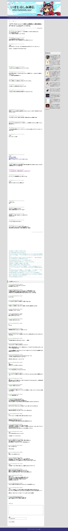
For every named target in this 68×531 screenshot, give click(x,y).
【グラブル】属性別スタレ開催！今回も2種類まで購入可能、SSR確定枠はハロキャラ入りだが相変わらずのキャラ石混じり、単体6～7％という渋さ (53, 74)
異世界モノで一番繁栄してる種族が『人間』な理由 (19, 263)
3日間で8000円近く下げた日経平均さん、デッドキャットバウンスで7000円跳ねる (24, 272)
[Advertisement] (26, 58)
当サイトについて (22, 17)
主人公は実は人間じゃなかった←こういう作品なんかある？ (20, 260)
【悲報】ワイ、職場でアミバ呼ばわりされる (18, 250)
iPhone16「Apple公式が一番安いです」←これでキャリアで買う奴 (22, 261)
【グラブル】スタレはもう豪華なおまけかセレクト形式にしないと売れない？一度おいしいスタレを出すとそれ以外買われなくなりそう (53, 63)
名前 (9, 517)
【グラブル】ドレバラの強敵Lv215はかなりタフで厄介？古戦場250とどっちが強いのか (55, 68)
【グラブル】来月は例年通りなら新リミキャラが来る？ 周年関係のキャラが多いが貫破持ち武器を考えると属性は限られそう (53, 107)
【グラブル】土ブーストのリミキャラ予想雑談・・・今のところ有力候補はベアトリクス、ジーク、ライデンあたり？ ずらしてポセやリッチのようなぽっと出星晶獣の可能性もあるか (25, 267)
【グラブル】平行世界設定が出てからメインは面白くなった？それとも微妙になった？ (55, 79)
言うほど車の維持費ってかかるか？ (16, 276)
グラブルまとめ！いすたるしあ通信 (35, 529)
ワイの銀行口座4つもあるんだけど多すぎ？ (18, 252)
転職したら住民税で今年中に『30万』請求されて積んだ (20, 264)
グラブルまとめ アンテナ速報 (13, 17)
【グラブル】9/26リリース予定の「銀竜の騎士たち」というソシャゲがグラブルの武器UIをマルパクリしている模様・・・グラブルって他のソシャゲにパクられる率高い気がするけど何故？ (26, 255)
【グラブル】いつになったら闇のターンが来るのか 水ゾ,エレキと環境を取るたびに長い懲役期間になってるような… (53, 85)
